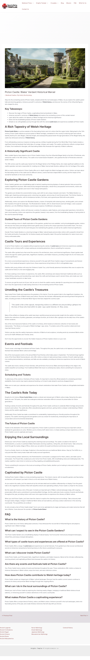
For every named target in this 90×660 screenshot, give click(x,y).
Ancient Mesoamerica (6, 638)
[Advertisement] (45, 25)
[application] (32, 3)
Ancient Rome (4, 636)
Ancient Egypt (4, 632)
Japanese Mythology (37, 632)
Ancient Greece (5, 634)
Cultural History (68, 628)
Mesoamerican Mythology (39, 634)
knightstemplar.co (51, 648)
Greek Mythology (36, 630)
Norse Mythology (36, 628)
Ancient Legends (5, 628)
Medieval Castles (11, 95)
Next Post (84, 615)
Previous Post (7, 615)
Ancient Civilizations (6, 630)
